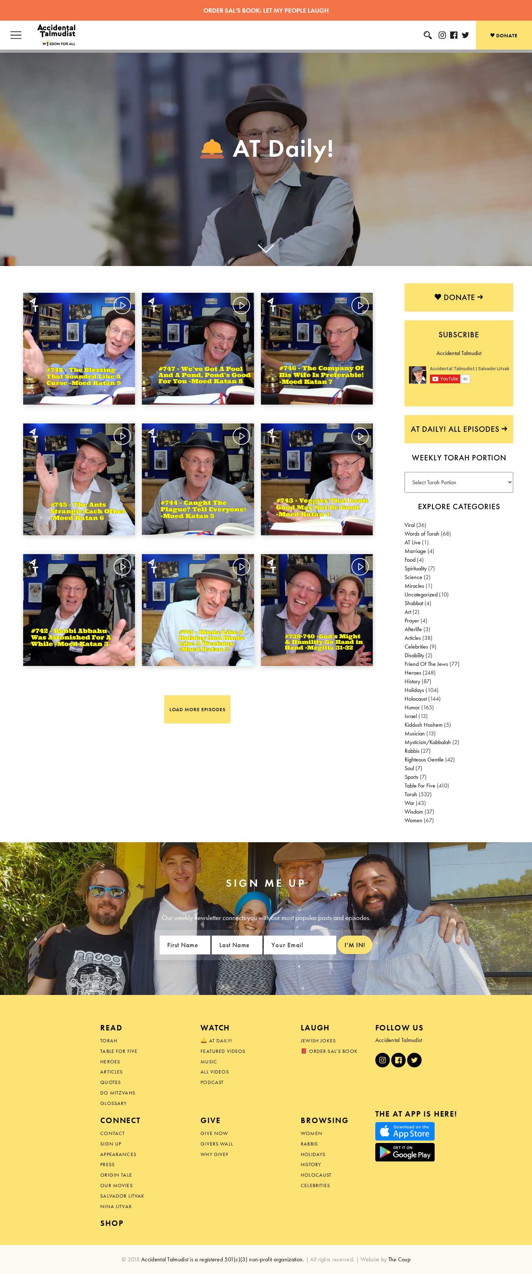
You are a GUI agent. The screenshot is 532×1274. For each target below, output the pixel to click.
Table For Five (420, 785)
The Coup (399, 1259)
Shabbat (414, 603)
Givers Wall (216, 1143)
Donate (506, 35)
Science (413, 577)
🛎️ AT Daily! (216, 1040)
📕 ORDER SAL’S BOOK (329, 1051)
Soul (409, 768)
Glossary (113, 1103)
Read (111, 1027)
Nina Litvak (116, 1206)
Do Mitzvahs (117, 1092)
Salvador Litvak (122, 1196)
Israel (411, 716)
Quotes (110, 1082)
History (412, 681)
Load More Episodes (197, 709)
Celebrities (416, 646)
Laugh (315, 1027)
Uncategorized (421, 594)
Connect (120, 1120)
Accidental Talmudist (458, 353)
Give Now (214, 1133)
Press (107, 1164)
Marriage (415, 551)
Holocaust (416, 699)
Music (208, 1061)
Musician (415, 733)
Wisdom (414, 811)
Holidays (414, 690)
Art (408, 612)
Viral (410, 525)
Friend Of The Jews (426, 664)
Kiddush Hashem (424, 725)
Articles (413, 638)
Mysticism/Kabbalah (428, 742)
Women (413, 820)
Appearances (118, 1154)
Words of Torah (422, 533)
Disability (414, 655)
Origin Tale (116, 1175)
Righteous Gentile (424, 759)
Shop (111, 1223)
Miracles (414, 586)
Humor (412, 707)
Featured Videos (222, 1051)
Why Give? (214, 1154)
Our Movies (116, 1185)
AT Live (413, 542)
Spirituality (416, 568)
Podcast (212, 1082)
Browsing (325, 1120)
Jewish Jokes (318, 1040)
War (409, 803)
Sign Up (110, 1143)
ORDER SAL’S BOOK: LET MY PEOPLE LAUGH (266, 10)
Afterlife (413, 629)
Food (410, 560)
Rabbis (412, 751)
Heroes (413, 672)
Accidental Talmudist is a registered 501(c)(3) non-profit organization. (222, 1259)
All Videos (214, 1071)
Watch (215, 1027)
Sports (411, 777)
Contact (112, 1133)
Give (210, 1120)
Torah (411, 794)
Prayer (412, 620)
